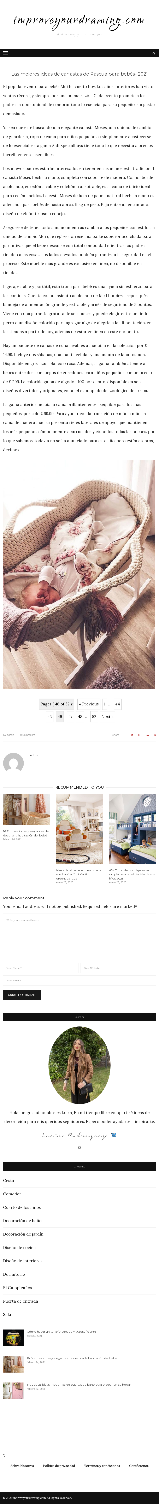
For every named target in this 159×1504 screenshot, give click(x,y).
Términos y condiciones (102, 1466)
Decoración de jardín (23, 1234)
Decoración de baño (22, 1220)
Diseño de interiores (22, 1260)
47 (70, 716)
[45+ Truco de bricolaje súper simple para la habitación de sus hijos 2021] (132, 829)
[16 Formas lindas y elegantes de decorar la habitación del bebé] (26, 809)
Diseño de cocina (19, 1247)
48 (80, 716)
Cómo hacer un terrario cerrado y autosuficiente (61, 1331)
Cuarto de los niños (22, 1207)
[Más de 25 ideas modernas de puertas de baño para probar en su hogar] (13, 1390)
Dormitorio (14, 1274)
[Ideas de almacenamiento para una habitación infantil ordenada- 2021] (79, 829)
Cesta (8, 1180)
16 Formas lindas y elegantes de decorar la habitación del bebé (72, 1358)
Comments (27, 735)
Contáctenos (138, 1466)
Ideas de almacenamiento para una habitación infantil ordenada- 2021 (78, 874)
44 (117, 703)
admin (8, 735)
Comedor (12, 1193)
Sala (7, 1314)
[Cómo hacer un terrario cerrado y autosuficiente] (13, 1338)
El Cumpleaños (17, 1287)
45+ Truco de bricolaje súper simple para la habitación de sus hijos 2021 (132, 874)
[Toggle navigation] (5, 53)
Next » (108, 716)
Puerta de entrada (20, 1301)
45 (49, 716)
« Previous (89, 703)
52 (94, 716)
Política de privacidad (59, 1466)
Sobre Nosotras (22, 1466)
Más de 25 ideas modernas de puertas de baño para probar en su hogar (79, 1384)
